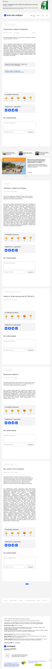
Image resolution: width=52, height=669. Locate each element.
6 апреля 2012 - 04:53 (7, 191)
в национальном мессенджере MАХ (14, 72)
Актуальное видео (30, 600)
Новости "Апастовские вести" (13, 292)
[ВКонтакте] (6, 110)
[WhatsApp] (16, 110)
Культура (7, 183)
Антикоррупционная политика (11, 662)
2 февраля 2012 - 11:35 (7, 377)
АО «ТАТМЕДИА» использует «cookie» (13, 663)
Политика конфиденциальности (11, 666)
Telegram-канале (10, 65)
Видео (38, 600)
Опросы (21, 600)
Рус (31, 15)
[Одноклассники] (9, 110)
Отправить (30, 132)
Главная (5, 600)
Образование (8, 370)
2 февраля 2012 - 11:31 (7, 472)
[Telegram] (13, 110)
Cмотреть (38, 665)
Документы (45, 600)
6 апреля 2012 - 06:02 (7, 32)
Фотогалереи (13, 600)
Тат (38, 15)
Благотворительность (10, 24)
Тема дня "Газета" (9, 464)
